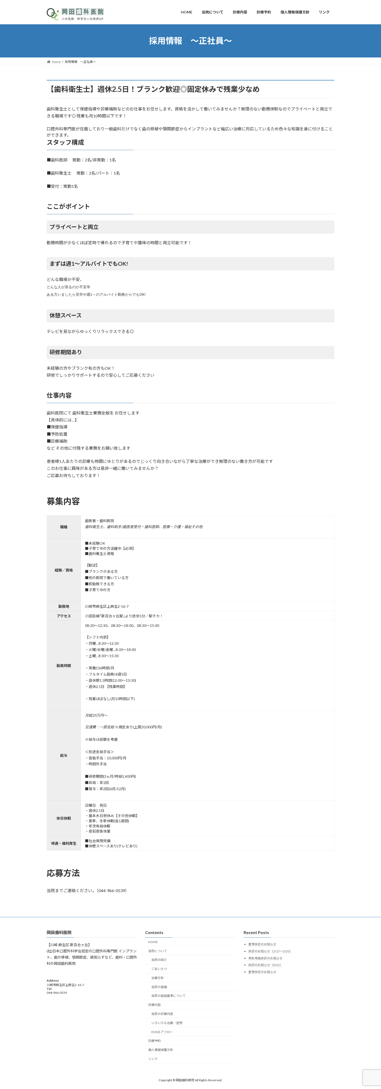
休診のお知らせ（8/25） (265, 965)
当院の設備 (159, 987)
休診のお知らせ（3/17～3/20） (270, 951)
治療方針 (157, 978)
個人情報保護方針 (160, 1050)
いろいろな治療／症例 (166, 1023)
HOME (153, 942)
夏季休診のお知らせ (262, 944)
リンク (153, 1059)
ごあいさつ (159, 969)
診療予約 (154, 1041)
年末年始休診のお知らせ (265, 958)
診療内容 (154, 1005)
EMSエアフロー (162, 1032)
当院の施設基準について (168, 996)
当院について (157, 951)
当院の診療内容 (162, 1014)
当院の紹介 (159, 960)
